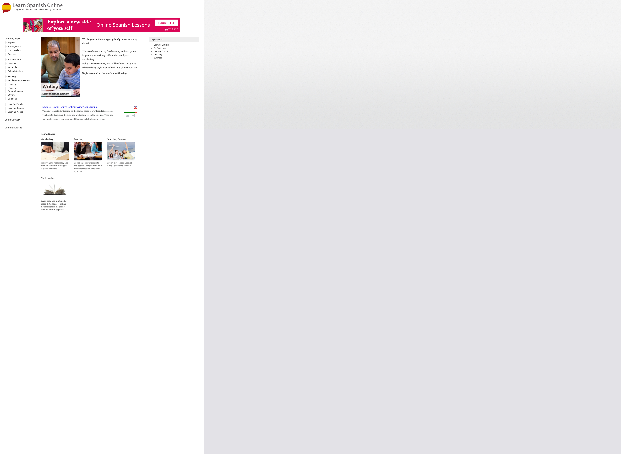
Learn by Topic (13, 38)
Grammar (12, 63)
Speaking (12, 99)
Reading (12, 76)
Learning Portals (161, 51)
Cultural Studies (15, 71)
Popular (11, 42)
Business (158, 58)
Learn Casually (12, 119)
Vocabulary (13, 67)
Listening (158, 54)
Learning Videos (15, 112)
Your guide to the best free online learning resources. (37, 9)
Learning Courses (161, 45)
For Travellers (14, 50)
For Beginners (160, 48)
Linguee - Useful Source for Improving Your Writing (69, 106)
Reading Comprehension (19, 80)
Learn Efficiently (13, 127)
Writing (12, 95)
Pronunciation (14, 59)
